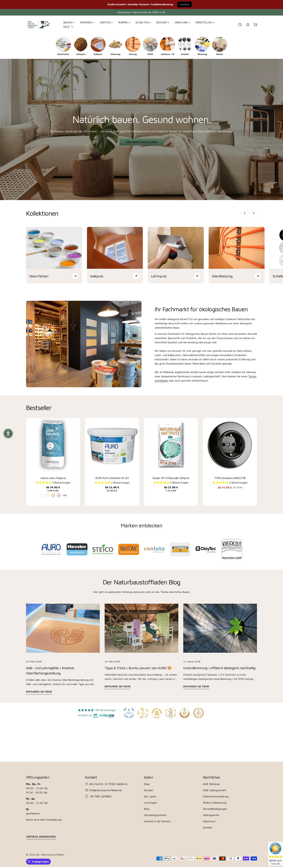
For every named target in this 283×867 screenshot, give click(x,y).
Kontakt (148, 790)
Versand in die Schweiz (157, 821)
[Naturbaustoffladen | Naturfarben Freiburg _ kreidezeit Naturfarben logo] (231, 549)
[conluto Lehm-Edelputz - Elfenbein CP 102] (48, 495)
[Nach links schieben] (244, 213)
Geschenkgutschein (155, 815)
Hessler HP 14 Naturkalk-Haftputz (170, 477)
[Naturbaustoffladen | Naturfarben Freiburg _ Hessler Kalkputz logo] (77, 549)
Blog (146, 808)
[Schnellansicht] (75, 424)
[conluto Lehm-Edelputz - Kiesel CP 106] (59, 495)
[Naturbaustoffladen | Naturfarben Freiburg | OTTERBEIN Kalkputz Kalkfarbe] (180, 549)
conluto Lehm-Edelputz (53, 477)
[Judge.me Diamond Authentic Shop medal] (129, 713)
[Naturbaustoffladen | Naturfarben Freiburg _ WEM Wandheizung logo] (128, 549)
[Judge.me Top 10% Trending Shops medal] (198, 713)
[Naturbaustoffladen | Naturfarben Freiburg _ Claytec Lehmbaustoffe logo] (206, 549)
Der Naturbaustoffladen (50, 854)
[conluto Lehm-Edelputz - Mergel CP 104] (53, 495)
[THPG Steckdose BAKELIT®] (230, 445)
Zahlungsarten (211, 815)
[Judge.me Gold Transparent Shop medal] (143, 713)
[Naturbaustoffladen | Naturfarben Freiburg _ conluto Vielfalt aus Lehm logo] (154, 549)
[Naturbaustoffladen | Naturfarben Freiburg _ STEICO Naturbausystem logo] (102, 549)
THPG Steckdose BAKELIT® (229, 477)
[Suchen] (240, 24)
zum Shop (51, 4)
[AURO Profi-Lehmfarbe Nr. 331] (112, 445)
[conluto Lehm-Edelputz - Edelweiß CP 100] (42, 495)
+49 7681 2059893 (100, 796)
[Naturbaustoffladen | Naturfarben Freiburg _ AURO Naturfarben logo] (51, 549)
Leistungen (150, 802)
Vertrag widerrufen (41, 836)
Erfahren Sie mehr (39, 691)
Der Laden (150, 796)
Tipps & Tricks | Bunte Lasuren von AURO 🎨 (138, 668)
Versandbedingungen (215, 808)
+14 (64, 495)
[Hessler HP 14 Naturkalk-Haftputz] (171, 445)
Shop (147, 783)
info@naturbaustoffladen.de (105, 790)
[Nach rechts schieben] (253, 213)
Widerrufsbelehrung (214, 802)
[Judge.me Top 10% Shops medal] (184, 713)
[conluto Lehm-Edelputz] (53, 445)
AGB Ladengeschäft (214, 790)
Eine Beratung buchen (141, 142)
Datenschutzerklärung (215, 796)
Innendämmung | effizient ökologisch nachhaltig (219, 668)
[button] (44, 482)
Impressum (209, 821)
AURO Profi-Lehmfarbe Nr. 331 (112, 477)
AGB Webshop (211, 783)
